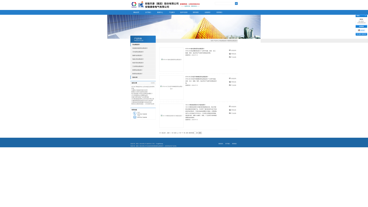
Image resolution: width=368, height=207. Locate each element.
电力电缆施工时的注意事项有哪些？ (142, 93)
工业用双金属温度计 (138, 66)
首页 (212, 40)
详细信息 (233, 54)
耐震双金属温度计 (137, 70)
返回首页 (221, 143)
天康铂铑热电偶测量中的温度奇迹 (141, 102)
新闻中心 (160, 12)
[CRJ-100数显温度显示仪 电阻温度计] (171, 116)
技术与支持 (183, 12)
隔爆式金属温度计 (137, 55)
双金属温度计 (223, 40)
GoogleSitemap (159, 143)
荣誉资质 (196, 12)
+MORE (153, 83)
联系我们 (219, 12)
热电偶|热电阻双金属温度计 (140, 48)
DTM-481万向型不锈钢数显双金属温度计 (196, 76)
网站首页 (136, 12)
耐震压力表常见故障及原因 (139, 92)
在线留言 (207, 12)
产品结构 (233, 57)
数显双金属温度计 (137, 73)
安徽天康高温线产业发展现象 (140, 97)
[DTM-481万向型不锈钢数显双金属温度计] (171, 88)
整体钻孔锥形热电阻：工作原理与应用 (142, 104)
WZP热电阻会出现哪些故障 (139, 95)
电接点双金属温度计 (138, 59)
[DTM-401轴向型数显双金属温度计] (171, 60)
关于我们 (148, 12)
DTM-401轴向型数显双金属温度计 (194, 48)
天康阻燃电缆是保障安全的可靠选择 (142, 100)
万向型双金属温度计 (138, 52)
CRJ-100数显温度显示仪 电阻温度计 (195, 105)
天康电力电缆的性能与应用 (139, 90)
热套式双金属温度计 (138, 62)
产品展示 (172, 12)
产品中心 (216, 40)
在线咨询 (233, 50)
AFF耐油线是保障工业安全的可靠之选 (142, 98)
